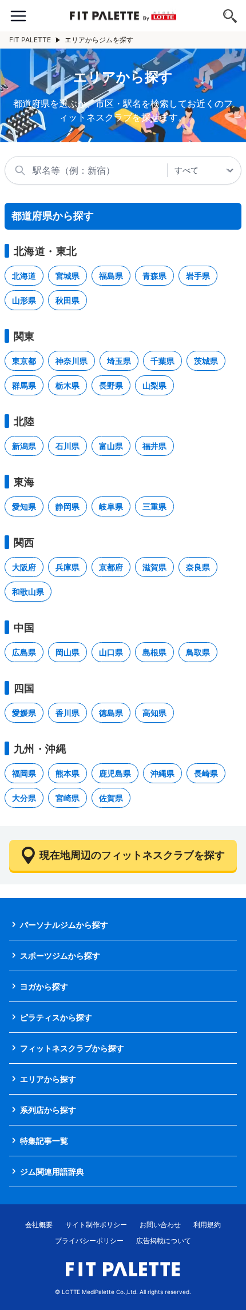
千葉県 (162, 361)
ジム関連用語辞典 (52, 1171)
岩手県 (198, 276)
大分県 (24, 798)
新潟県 (24, 446)
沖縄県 (162, 773)
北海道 (24, 276)
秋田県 (67, 300)
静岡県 (67, 506)
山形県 (24, 300)
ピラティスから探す (56, 1017)
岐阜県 (111, 506)
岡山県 (67, 652)
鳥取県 (198, 652)
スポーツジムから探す (60, 955)
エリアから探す (48, 1079)
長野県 (111, 385)
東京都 (24, 361)
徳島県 (111, 713)
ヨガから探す (44, 986)
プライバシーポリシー (89, 1240)
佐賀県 (111, 798)
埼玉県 (119, 361)
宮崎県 (67, 798)
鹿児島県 (115, 773)
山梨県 (154, 385)
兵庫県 (67, 567)
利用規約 (207, 1224)
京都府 (111, 567)
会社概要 (39, 1224)
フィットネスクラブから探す (72, 1048)
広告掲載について (163, 1240)
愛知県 (24, 506)
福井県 (154, 446)
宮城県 (67, 276)
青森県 (154, 276)
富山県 (111, 446)
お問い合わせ (160, 1224)
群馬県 (24, 385)
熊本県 (67, 773)
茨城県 (206, 361)
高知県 (154, 713)
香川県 (67, 713)
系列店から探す (48, 1110)
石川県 (67, 446)
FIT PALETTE (30, 39)
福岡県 (24, 773)
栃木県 (67, 385)
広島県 (24, 652)
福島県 (111, 276)
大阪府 (24, 567)
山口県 (111, 652)
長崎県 (206, 773)
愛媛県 (24, 713)
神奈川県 (71, 361)
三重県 (154, 506)
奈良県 (198, 567)
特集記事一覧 (44, 1140)
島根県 (154, 652)
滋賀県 (154, 567)
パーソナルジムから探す (64, 925)
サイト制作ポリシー (96, 1224)
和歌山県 (28, 591)
